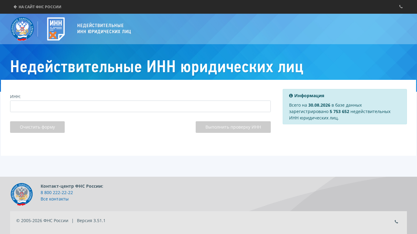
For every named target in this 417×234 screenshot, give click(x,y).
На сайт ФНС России (40, 6)
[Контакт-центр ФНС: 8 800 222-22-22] (401, 6)
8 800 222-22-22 (57, 192)
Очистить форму (37, 127)
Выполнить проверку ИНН (233, 127)
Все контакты (55, 199)
